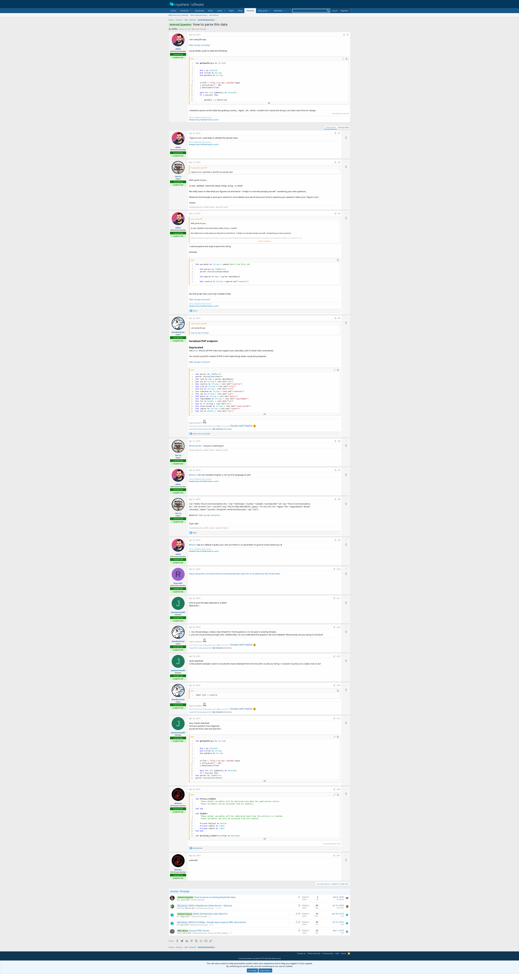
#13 (338, 656)
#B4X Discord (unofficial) (178, 15)
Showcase (199, 10)
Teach (231, 10)
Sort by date (331, 127)
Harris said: (195, 219)
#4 (339, 213)
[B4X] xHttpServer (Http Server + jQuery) (210, 905)
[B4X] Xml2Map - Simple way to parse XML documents (217, 922)
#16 (338, 789)
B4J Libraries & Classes (205, 908)
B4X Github (213, 15)
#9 (339, 540)
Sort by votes (343, 127)
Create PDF (192, 429)
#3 (339, 162)
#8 (339, 499)
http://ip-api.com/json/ (199, 299)
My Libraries (218, 429)
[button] (185, 10)
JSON (195, 350)
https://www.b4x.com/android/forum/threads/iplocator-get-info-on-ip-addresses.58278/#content (234, 573)
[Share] (344, 35)
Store (210, 10)
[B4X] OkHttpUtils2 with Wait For (210, 913)
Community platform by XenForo (259, 958)
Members (278, 10)
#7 (339, 470)
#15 (338, 718)
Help (337, 953)
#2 (339, 133)
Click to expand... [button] (265, 241)
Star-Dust (180, 908)
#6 (339, 441)
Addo (174, 28)
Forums (250, 10)
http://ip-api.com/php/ (199, 45)
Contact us (301, 953)
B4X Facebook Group (198, 15)
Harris (178, 176)
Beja (178, 900)
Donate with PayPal (241, 425)
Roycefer (178, 583)
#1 (348, 34)
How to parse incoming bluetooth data (215, 897)
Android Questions (198, 900)
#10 (338, 569)
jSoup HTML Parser (199, 930)
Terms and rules (314, 953)
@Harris (192, 474)
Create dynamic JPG (204, 429)
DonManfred (178, 332)
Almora (178, 803)
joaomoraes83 (178, 612)
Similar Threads (200, 29)
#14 (338, 685)
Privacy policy (327, 953)
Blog (240, 10)
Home (173, 10)
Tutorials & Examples (199, 916)
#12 (338, 627)
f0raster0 (340, 899)
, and (201, 434)
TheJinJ (179, 933)
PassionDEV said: (197, 168)
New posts (263, 10)
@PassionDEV (195, 445)
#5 (339, 318)
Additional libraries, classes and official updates (210, 933)
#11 (338, 598)
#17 (338, 855)
